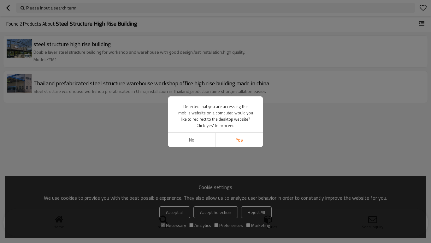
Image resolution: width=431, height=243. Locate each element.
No (191, 139)
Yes (239, 139)
